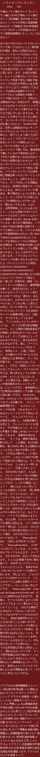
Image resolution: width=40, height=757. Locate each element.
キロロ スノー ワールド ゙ (20, 722)
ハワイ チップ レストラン (18, 2)
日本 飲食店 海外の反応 (26, 747)
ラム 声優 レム (11, 703)
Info (19, 6)
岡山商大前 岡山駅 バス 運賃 (18, 689)
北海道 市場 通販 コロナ (13, 751)
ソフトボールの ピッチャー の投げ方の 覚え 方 (19, 726)
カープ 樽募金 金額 (22, 729)
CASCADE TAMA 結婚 (25, 707)
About (10, 6)
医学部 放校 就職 (26, 736)
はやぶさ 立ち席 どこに (13, 711)
